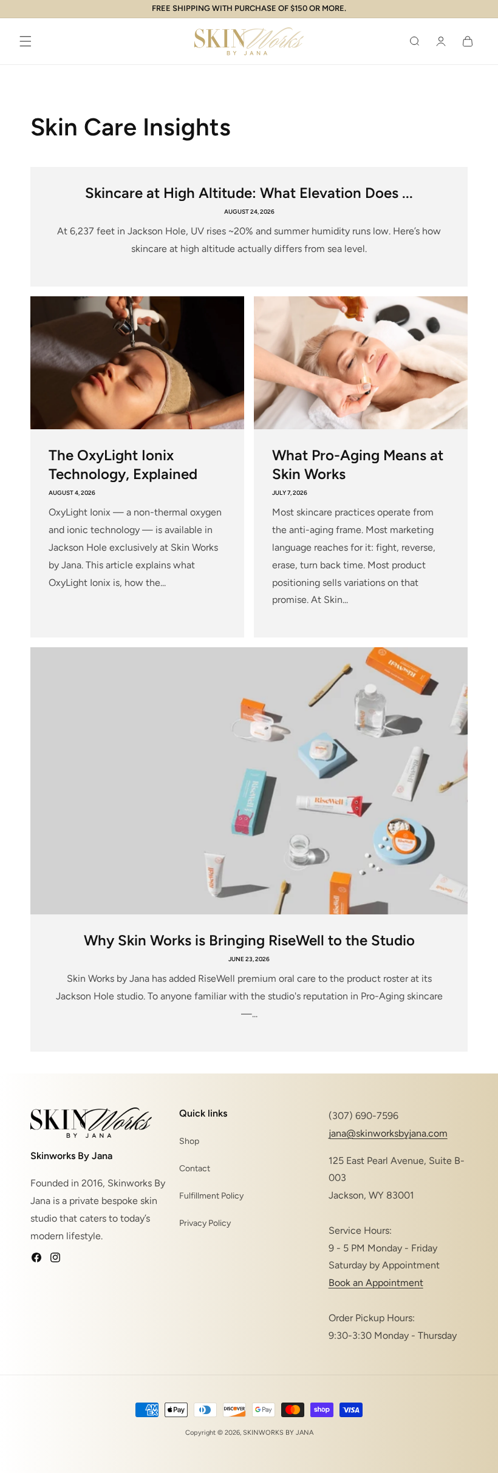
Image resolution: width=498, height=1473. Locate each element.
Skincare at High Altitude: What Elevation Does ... (249, 193)
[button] (25, 41)
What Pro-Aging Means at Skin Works (357, 464)
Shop (189, 1141)
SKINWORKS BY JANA (278, 1433)
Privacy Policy (205, 1223)
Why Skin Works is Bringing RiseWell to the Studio (249, 940)
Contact (194, 1168)
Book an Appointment (376, 1282)
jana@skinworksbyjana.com (388, 1133)
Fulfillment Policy (211, 1196)
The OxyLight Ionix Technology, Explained (123, 464)
